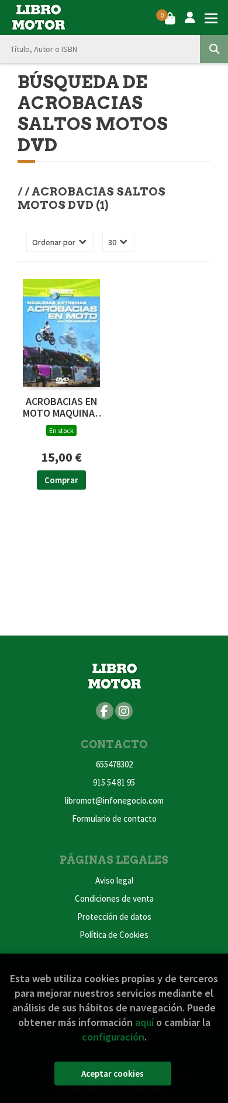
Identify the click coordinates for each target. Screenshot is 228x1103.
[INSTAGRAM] (124, 711)
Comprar (61, 480)
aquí (144, 1022)
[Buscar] (214, 49)
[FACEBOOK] (104, 711)
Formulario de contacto (114, 818)
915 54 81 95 (114, 782)
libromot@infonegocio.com (114, 800)
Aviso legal (114, 880)
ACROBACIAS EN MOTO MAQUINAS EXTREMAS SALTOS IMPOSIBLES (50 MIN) (62, 407)
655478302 (114, 764)
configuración (113, 1036)
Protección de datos (114, 916)
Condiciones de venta (114, 898)
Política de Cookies (114, 934)
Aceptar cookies (112, 1073)
